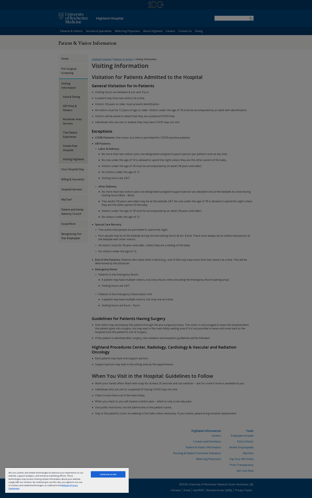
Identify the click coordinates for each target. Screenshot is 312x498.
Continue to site (108, 474)
